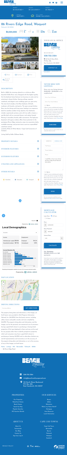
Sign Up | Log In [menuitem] (18, 435)
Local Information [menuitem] (49, 413)
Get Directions (31, 308)
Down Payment (48, 228)
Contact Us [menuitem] (18, 433)
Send (53, 191)
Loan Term (47, 216)
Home (3, 346)
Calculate (53, 245)
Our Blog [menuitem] (18, 431)
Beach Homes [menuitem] (18, 404)
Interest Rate (47, 235)
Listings (8, 346)
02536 (33, 346)
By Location (34, 10)
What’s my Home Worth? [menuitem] (49, 406)
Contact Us (52, 68)
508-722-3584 (50, 56)
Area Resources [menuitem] (49, 411)
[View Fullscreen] (3, 288)
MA (14, 346)
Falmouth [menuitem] (49, 433)
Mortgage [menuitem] (49, 409)
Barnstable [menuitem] (49, 428)
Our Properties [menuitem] (18, 399)
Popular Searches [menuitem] (18, 409)
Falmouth (27, 346)
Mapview (20, 15)
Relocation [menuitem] (49, 404)
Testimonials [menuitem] (17, 428)
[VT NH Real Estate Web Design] (59, 447)
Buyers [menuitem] (49, 399)
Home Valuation (43, 15)
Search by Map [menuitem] (17, 406)
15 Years (48, 218)
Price (45, 222)
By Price (49, 10)
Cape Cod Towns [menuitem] (49, 426)
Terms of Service (57, 198)
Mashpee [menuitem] (49, 435)
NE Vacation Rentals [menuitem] (18, 411)
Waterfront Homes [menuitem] (18, 402)
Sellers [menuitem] (49, 402)
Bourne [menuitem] (49, 431)
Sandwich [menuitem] (49, 438)
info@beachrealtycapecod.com (34, 378)
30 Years (54, 216)
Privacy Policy (60, 118)
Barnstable (20, 346)
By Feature (17, 10)
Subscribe (52, 124)
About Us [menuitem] (18, 426)
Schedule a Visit (58, 141)
